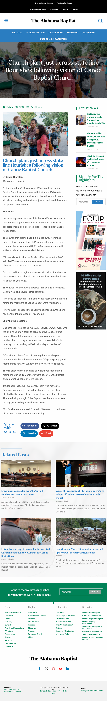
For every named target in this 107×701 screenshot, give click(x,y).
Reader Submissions (63, 622)
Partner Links (10, 634)
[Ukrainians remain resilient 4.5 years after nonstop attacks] (81, 162)
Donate (7, 619)
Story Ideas (60, 613)
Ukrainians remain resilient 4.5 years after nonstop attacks (95, 160)
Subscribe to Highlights (91, 634)
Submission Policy (62, 634)
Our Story (8, 622)
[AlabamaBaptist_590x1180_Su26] (91, 240)
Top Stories (36, 107)
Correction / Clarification (65, 631)
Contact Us (9, 616)
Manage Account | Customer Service (93, 638)
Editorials (31, 619)
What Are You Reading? (64, 625)
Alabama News (33, 622)
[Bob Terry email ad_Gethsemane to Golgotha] (91, 300)
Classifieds (88, 33)
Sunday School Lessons (37, 616)
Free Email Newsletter (53, 39)
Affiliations (9, 631)
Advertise (8, 637)
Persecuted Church (35, 634)
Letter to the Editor (62, 619)
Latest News (55, 33)
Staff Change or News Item (65, 616)
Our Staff (8, 625)
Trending (72, 33)
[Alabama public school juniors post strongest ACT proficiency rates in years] (81, 141)
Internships (9, 640)
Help (65, 691)
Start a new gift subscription (92, 619)
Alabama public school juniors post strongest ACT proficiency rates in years (96, 139)
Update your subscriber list (92, 631)
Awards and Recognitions (14, 628)
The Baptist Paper (64, 3)
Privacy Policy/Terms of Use (50, 691)
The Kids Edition (35, 33)
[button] (100, 21)
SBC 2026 (17, 33)
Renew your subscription (91, 616)
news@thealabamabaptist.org (92, 691)
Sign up (97, 202)
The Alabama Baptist (44, 3)
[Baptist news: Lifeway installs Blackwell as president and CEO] (81, 120)
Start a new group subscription (88, 623)
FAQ (53, 693)
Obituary (59, 628)
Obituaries (32, 628)
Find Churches (10, 643)
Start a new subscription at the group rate (92, 627)
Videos (30, 637)
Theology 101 (33, 631)
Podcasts (31, 625)
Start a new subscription (91, 613)
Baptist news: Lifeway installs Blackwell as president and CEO (96, 118)
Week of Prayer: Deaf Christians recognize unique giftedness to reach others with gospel (80, 494)
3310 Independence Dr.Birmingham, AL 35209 (12, 690)
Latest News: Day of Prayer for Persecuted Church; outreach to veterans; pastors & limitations (25, 553)
